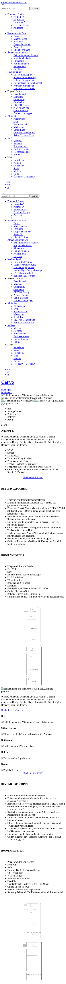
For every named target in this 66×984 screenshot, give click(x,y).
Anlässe (11, 138)
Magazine (18, 96)
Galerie (17, 174)
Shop (16, 168)
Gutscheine (19, 165)
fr (8, 187)
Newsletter (19, 160)
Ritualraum (19, 61)
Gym (16, 121)
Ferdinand (18, 41)
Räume (17, 154)
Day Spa (18, 69)
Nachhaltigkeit (14, 72)
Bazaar (17, 36)
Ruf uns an (18, 710)
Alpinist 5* (19, 19)
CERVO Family (21, 105)
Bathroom (12, 414)
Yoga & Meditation (23, 58)
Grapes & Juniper (22, 44)
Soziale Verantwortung (25, 77)
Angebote (18, 27)
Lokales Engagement (24, 80)
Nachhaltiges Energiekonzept (28, 83)
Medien (17, 171)
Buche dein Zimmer (33, 477)
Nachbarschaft (20, 124)
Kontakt (17, 163)
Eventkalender (20, 94)
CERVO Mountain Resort (14, 2)
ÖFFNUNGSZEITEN (25, 176)
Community (19, 99)
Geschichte (19, 102)
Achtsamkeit (20, 66)
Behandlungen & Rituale (26, 55)
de (8, 184)
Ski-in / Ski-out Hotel (24, 135)
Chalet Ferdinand (22, 50)
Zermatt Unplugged (23, 113)
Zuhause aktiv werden (24, 88)
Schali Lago (19, 129)
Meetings (18, 140)
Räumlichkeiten (21, 63)
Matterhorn (19, 127)
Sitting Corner (14, 411)
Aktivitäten (12, 116)
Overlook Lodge (22, 25)
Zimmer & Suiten (15, 14)
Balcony (11, 417)
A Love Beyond (21, 107)
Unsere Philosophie (23, 74)
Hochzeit (18, 143)
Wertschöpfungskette (24, 85)
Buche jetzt (6, 389)
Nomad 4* (19, 16)
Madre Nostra (20, 39)
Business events (21, 149)
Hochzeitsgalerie (22, 152)
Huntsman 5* (20, 22)
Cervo (7, 382)
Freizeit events (20, 146)
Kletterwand (19, 118)
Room (10, 419)
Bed (9, 408)
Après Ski (18, 47)
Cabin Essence (21, 110)
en (8, 182)
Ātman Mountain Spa (17, 52)
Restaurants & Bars (16, 33)
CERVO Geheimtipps (24, 132)
